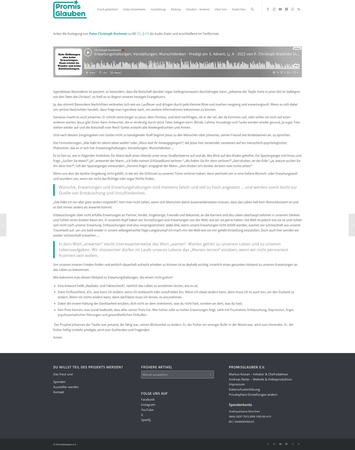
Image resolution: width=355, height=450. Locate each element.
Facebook (148, 399)
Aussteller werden (66, 387)
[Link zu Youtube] (280, 9)
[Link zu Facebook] (268, 9)
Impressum (237, 384)
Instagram (148, 404)
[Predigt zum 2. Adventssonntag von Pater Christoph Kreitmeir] (3, 225)
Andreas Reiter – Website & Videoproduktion (260, 379)
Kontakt (58, 392)
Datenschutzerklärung (244, 389)
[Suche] (252, 9)
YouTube (147, 410)
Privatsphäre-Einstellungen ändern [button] (253, 394)
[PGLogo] (70, 9)
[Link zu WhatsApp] (292, 9)
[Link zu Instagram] (274, 9)
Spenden (59, 382)
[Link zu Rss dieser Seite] (299, 9)
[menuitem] (107, 9)
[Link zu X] (286, 9)
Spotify (146, 420)
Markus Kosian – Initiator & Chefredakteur (258, 374)
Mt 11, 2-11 (140, 33)
